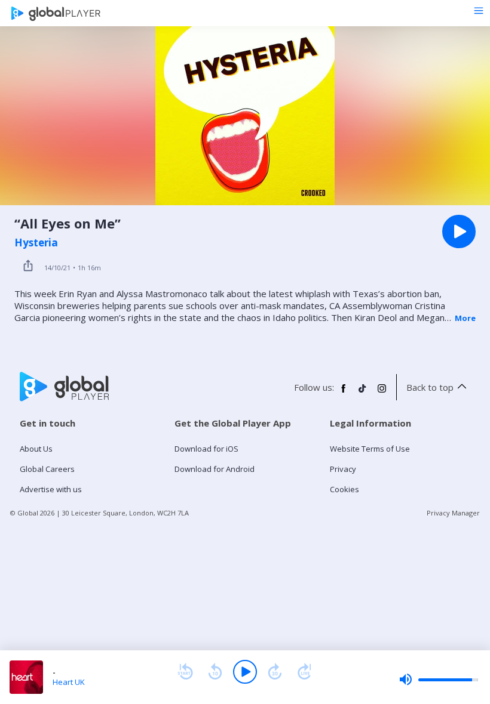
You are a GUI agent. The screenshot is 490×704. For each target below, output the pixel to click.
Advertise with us (51, 489)
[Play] (245, 672)
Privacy (343, 469)
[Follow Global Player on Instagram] (381, 393)
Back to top (430, 387)
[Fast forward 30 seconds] (275, 672)
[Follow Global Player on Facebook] (343, 393)
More (465, 318)
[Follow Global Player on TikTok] (362, 393)
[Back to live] (305, 672)
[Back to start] (185, 672)
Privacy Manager (453, 513)
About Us (36, 448)
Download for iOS (206, 448)
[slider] (438, 679)
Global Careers (47, 469)
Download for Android (214, 469)
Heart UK (69, 682)
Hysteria (36, 242)
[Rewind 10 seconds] (215, 672)
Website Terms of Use (370, 448)
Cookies (344, 489)
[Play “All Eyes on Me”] (459, 231)
